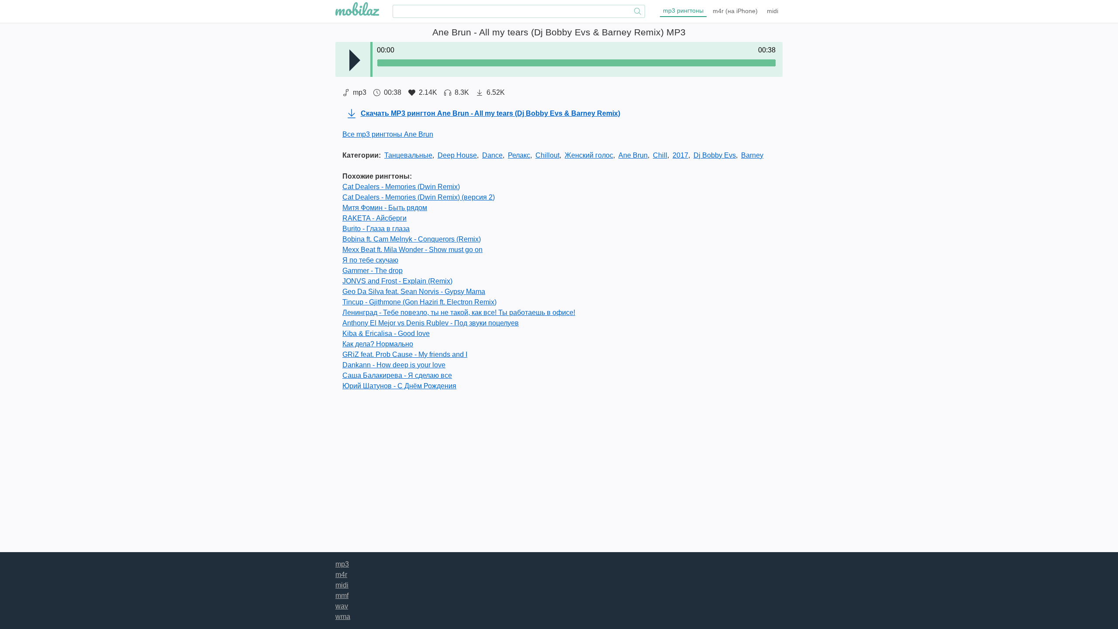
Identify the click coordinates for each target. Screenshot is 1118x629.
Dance (492, 155)
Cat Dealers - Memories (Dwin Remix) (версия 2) (418, 197)
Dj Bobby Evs (715, 155)
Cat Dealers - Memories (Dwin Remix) (401, 186)
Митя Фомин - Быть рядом (384, 207)
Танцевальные (408, 155)
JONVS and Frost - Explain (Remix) (397, 281)
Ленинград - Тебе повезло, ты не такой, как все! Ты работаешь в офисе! (458, 312)
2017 (680, 155)
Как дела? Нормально (377, 344)
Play (354, 60)
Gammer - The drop (372, 270)
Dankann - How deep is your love (393, 365)
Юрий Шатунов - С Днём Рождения (399, 386)
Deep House (457, 155)
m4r (735, 10)
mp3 (683, 10)
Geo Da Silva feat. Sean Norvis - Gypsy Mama (413, 291)
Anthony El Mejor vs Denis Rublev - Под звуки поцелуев (430, 323)
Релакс (519, 155)
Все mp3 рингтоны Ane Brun (387, 134)
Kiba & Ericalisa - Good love (386, 333)
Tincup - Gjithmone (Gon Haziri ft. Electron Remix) (419, 302)
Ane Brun (633, 155)
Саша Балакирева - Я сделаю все (397, 375)
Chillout (547, 155)
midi (772, 10)
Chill (660, 155)
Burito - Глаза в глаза (376, 228)
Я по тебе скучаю (370, 260)
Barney (752, 155)
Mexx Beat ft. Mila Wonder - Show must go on (412, 249)
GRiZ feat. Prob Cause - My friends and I (404, 354)
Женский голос (589, 155)
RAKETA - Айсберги (374, 218)
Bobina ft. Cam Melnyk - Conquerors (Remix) (411, 239)
